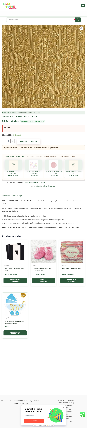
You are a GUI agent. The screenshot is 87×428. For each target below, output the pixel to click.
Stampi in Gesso (66, 416)
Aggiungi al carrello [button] (15, 280)
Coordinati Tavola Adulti (31, 182)
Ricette (66, 414)
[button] (81, 28)
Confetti (66, 407)
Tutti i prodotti (66, 421)
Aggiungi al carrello (28, 141)
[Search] (78, 19)
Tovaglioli (13, 112)
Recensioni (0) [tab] (17, 196)
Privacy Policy (67, 405)
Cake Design (66, 410)
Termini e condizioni (66, 401)
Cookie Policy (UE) (66, 403)
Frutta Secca (66, 412)
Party (8, 112)
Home (4, 112)
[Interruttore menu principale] (83, 5)
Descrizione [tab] (6, 196)
